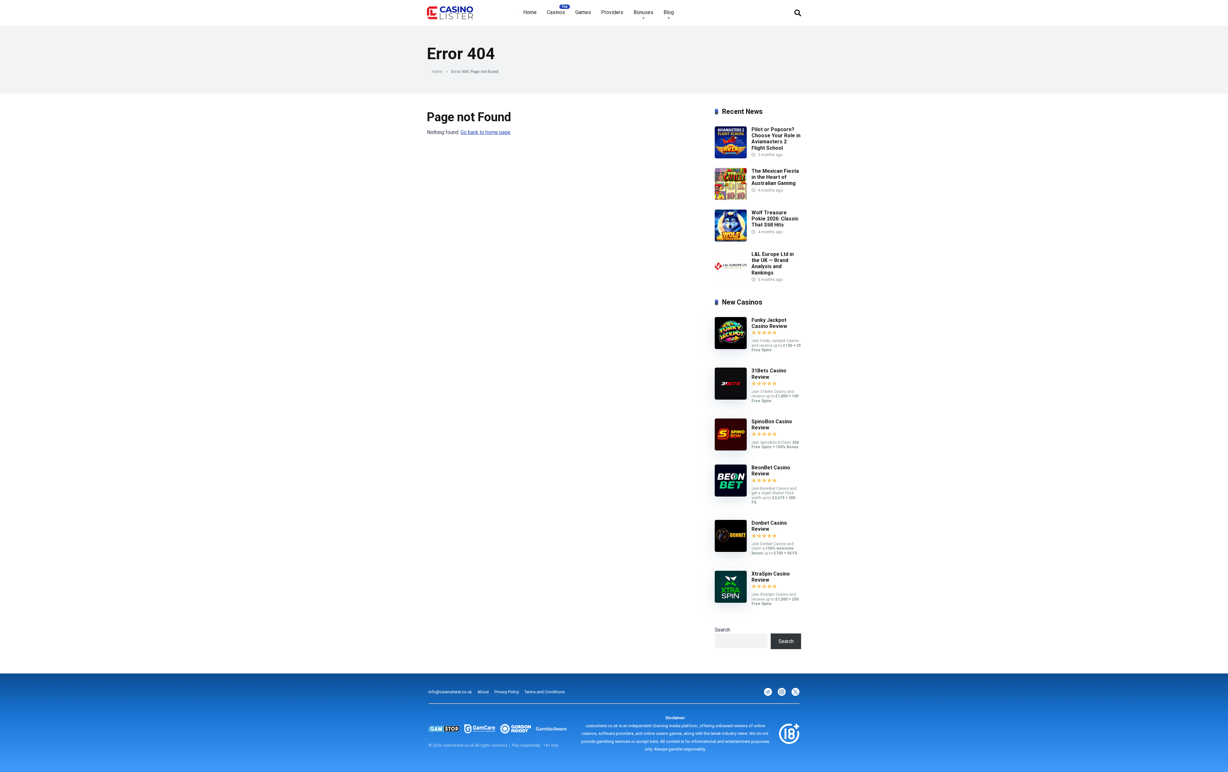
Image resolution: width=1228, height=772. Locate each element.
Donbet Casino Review (769, 526)
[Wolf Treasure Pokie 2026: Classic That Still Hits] (731, 240)
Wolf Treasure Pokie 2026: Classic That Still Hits (775, 219)
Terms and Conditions (544, 691)
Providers (612, 12)
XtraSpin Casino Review (771, 577)
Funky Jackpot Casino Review (769, 323)
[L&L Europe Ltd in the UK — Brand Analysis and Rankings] (731, 281)
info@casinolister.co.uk (450, 691)
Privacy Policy (506, 691)
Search (722, 630)
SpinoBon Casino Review (772, 424)
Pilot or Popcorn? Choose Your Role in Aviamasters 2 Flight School (776, 138)
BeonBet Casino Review (771, 471)
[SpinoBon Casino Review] (731, 449)
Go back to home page (485, 132)
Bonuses (643, 12)
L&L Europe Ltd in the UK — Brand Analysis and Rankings (773, 263)
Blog (669, 12)
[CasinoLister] (450, 10)
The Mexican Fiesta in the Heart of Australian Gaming (775, 177)
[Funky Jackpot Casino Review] (731, 347)
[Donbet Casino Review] (731, 550)
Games (583, 12)
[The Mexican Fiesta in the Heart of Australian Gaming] (731, 198)
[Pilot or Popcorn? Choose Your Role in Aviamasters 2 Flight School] (731, 157)
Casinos (556, 12)
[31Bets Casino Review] (731, 398)
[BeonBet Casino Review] (731, 495)
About (483, 691)
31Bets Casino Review (769, 374)
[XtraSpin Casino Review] (731, 601)
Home (530, 12)
